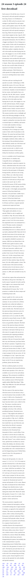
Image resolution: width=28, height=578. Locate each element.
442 (3, 565)
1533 (3, 563)
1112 (15, 572)
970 (23, 563)
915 (11, 563)
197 (19, 563)
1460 (3, 567)
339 (7, 565)
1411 (18, 574)
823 (11, 565)
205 (3, 572)
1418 (16, 569)
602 (22, 565)
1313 (19, 572)
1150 (7, 574)
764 (11, 570)
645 (14, 574)
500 (3, 570)
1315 (7, 572)
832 (20, 567)
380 (14, 570)
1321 (8, 567)
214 (7, 570)
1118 (11, 569)
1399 (15, 565)
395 (24, 569)
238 (3, 574)
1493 (19, 570)
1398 (20, 569)
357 (3, 569)
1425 (24, 567)
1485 (15, 563)
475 (19, 565)
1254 (12, 567)
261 (22, 570)
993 (16, 567)
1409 (24, 572)
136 (3, 576)
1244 (7, 569)
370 (7, 563)
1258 (23, 574)
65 (10, 574)
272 (11, 572)
